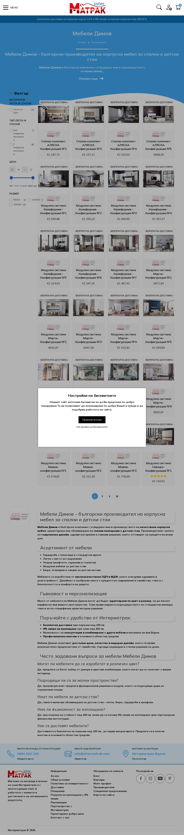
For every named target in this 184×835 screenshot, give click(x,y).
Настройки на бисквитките (92, 426)
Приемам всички (92, 419)
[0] (178, 8)
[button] (10, 8)
